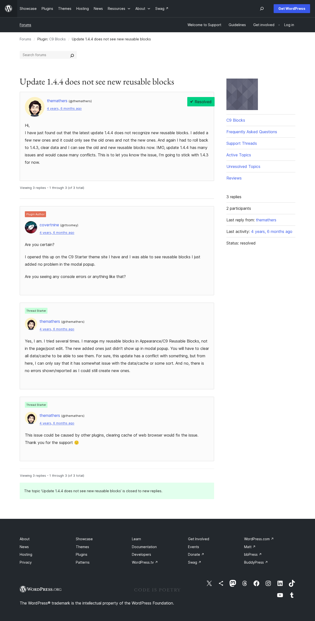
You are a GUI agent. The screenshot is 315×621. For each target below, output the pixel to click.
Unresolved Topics (243, 166)
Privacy (26, 562)
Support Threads (241, 143)
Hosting (26, 554)
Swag (194, 562)
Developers (141, 554)
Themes (82, 547)
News (24, 547)
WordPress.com (259, 539)
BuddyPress (256, 562)
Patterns (83, 562)
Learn (136, 539)
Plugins (81, 554)
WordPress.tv (145, 562)
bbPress (253, 554)
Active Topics (238, 154)
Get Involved (198, 539)
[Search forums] (72, 55)
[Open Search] (262, 8)
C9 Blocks (57, 39)
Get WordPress (291, 8)
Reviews (234, 178)
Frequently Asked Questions (251, 131)
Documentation (144, 547)
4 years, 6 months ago (64, 108)
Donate (196, 554)
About (25, 539)
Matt (250, 547)
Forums (25, 25)
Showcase (84, 539)
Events (193, 547)
